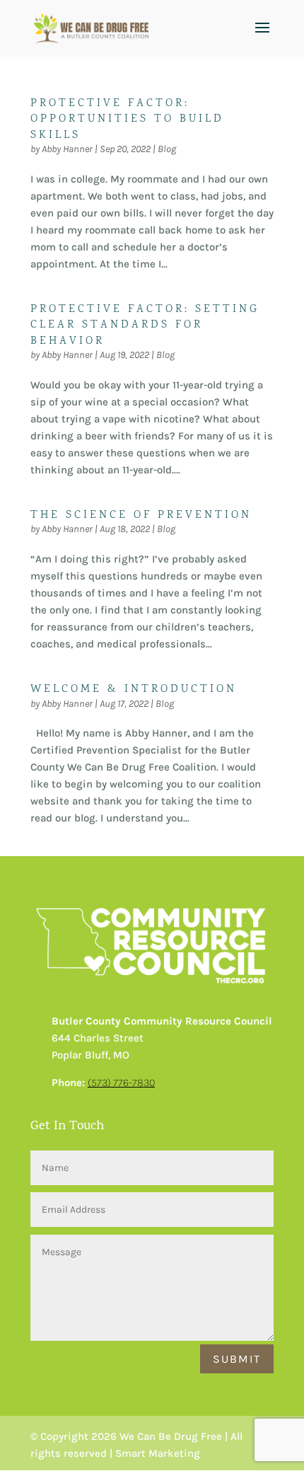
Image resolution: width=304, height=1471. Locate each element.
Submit (237, 1359)
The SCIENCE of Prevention (141, 515)
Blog (167, 149)
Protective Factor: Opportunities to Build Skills (127, 120)
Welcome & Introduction (133, 689)
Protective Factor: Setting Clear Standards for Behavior (144, 325)
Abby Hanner (67, 149)
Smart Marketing (157, 1453)
